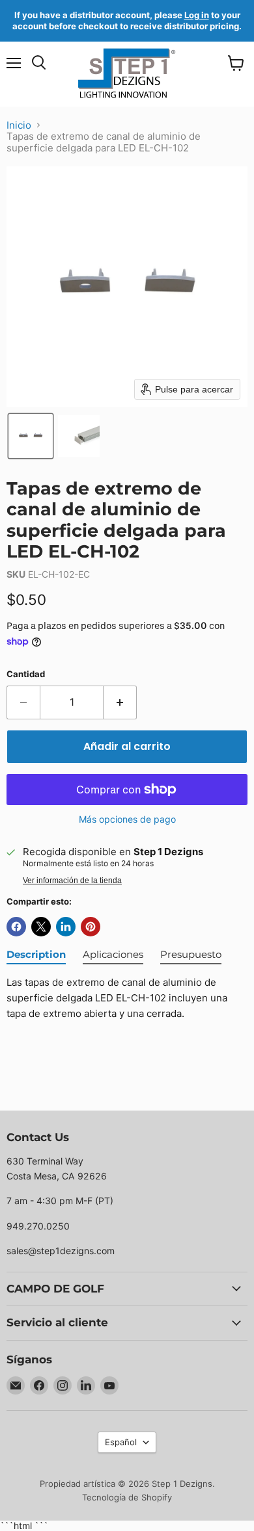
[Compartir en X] (41, 926)
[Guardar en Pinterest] (90, 926)
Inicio (19, 125)
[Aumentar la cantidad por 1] (120, 702)
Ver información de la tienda (72, 880)
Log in (196, 15)
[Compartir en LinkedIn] (66, 926)
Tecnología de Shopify (127, 1497)
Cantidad (26, 674)
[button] (30, 436)
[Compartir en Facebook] (16, 926)
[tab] (36, 955)
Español (121, 1442)
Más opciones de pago (127, 819)
